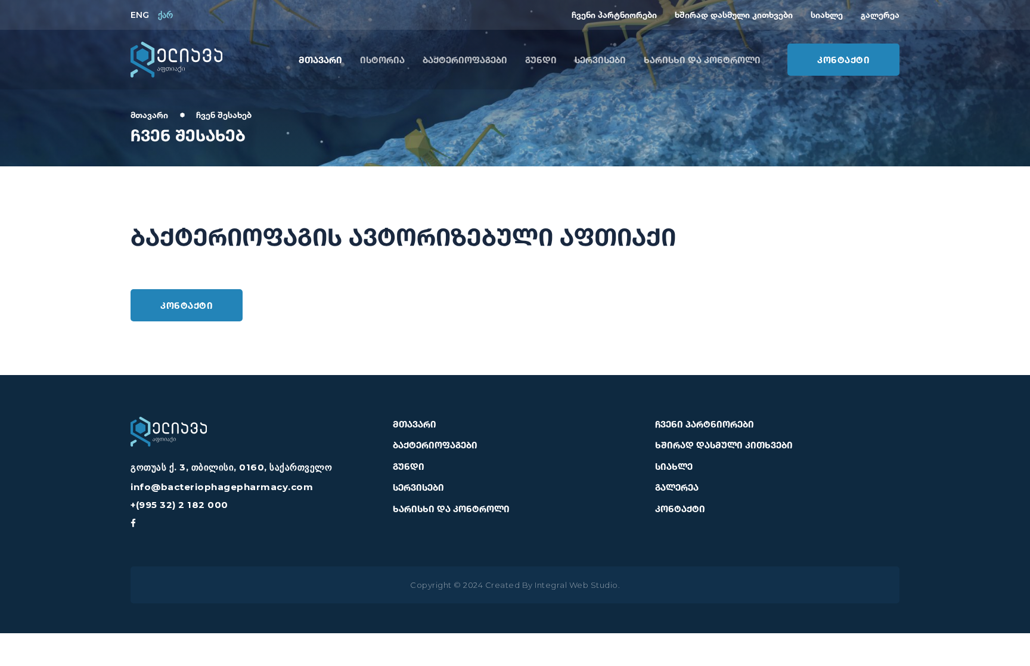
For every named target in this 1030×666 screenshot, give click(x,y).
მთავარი (320, 59)
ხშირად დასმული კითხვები (734, 15)
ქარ (165, 15)
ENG (140, 15)
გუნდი (541, 59)
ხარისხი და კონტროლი (702, 59)
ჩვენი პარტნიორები (614, 15)
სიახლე (827, 15)
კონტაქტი (843, 59)
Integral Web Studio (576, 585)
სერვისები (600, 59)
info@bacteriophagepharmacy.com (222, 486)
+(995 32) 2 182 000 (179, 504)
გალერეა (880, 15)
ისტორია (382, 59)
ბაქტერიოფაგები (465, 59)
